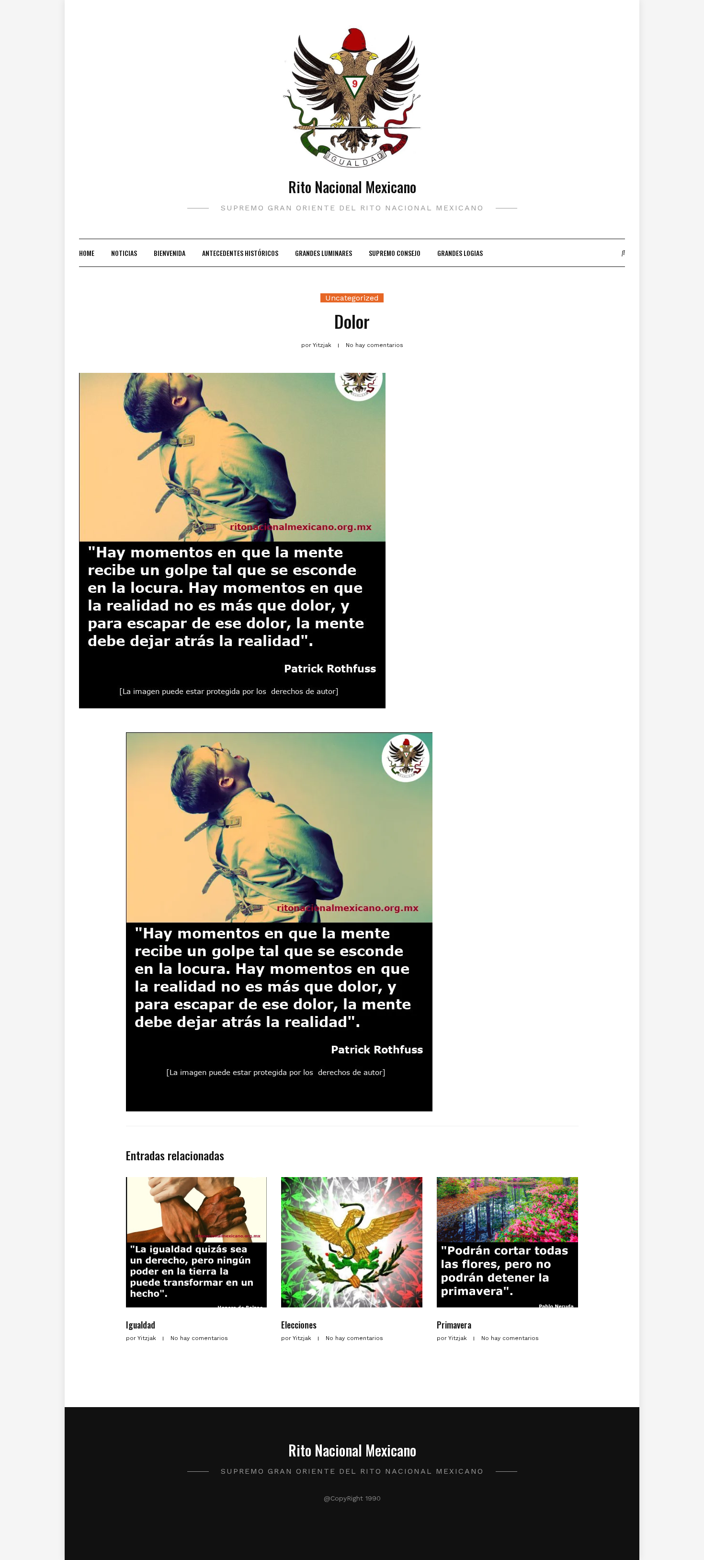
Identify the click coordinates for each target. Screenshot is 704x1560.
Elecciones (299, 1324)
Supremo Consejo (394, 253)
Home (86, 253)
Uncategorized (352, 297)
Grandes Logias (460, 253)
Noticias (124, 253)
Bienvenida (169, 253)
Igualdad (140, 1324)
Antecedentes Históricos (240, 253)
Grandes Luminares (323, 253)
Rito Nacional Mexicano (352, 186)
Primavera (454, 1324)
